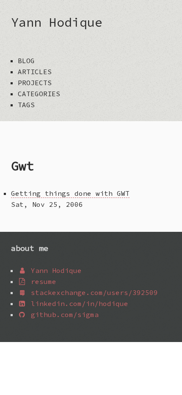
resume (41, 281)
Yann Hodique (56, 22)
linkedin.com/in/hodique (77, 303)
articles (35, 71)
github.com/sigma (63, 314)
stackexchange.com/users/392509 (92, 292)
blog (26, 60)
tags (26, 104)
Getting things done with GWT (70, 193)
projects (35, 82)
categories (39, 93)
